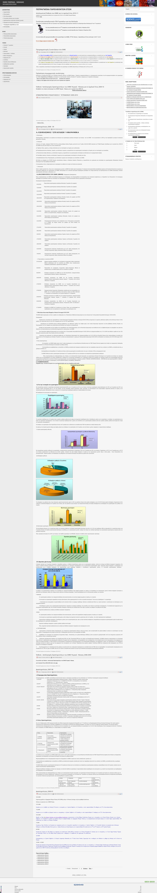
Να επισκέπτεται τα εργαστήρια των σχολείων (138, 113)
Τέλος (90, 868)
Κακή (135, 149)
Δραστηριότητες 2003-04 (42, 858)
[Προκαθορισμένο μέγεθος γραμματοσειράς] (146, 2)
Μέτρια (135, 147)
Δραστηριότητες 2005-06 (42, 862)
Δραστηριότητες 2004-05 (42, 860)
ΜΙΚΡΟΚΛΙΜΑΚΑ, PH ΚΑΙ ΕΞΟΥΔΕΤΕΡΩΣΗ (136, 105)
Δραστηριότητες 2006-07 (42, 863)
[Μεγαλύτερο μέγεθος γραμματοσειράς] (145, 2)
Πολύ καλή (136, 143)
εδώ (56, 663)
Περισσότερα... (40, 122)
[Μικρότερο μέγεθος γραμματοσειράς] (148, 2)
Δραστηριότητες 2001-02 (42, 855)
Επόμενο (85, 868)
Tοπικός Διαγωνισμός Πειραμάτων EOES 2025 (137, 100)
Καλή (135, 145)
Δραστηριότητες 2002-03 (42, 856)
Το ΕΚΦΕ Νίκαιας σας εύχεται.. (133, 102)
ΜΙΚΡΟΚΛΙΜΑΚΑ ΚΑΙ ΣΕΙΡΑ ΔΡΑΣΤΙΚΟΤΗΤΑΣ (137, 107)
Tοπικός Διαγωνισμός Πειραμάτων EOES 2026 (137, 91)
